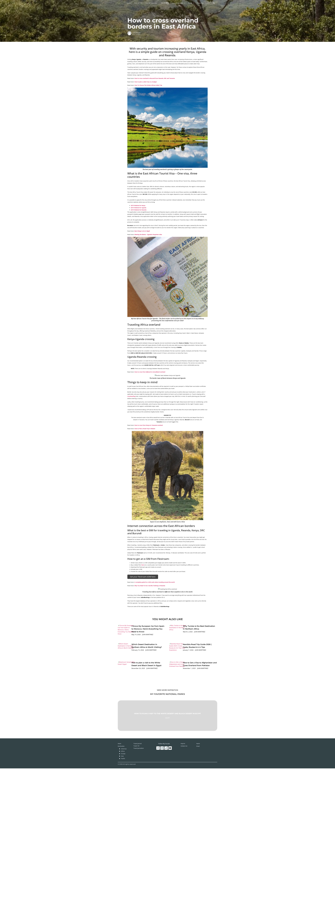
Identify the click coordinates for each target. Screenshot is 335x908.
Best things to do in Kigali (142, 231)
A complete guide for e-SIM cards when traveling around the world (154, 582)
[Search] (214, 3)
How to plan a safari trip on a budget (145, 82)
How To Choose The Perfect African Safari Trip (148, 85)
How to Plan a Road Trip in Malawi (144, 428)
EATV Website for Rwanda (138, 210)
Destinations (178, 3)
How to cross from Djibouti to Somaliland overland (149, 372)
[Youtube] (170, 748)
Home (129, 3)
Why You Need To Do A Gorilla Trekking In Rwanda (149, 585)
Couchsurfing (131, 396)
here (142, 565)
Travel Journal (151, 3)
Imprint (200, 3)
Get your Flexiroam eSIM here (142, 576)
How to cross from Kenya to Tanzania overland (148, 425)
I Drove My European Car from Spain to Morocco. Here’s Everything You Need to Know (147, 629)
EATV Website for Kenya (138, 205)
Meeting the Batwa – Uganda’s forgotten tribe (148, 234)
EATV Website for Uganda (138, 207)
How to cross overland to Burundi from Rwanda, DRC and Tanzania (154, 78)
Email (198, 746)
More (190, 3)
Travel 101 (138, 3)
